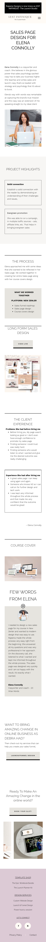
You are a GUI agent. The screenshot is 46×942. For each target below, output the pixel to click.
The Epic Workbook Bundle (23, 883)
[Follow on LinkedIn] (28, 926)
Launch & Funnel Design (23, 905)
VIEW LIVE (23, 344)
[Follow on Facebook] (18, 926)
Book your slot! (23, 811)
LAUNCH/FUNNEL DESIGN (23, 755)
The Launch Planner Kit (23, 888)
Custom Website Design (23, 901)
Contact (33, 935)
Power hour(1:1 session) (23, 910)
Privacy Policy (15, 935)
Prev (4, 840)
